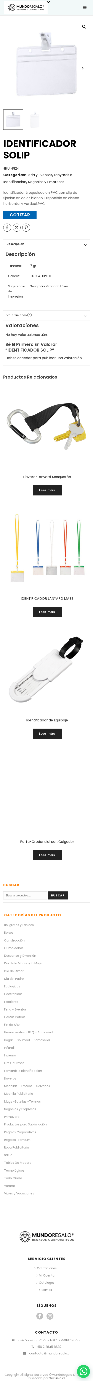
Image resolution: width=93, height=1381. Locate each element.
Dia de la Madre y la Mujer (23, 963)
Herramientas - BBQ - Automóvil (28, 1032)
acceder (24, 357)
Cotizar (20, 215)
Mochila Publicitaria (18, 1093)
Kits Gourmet (14, 1063)
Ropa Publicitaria (16, 1147)
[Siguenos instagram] (49, 1316)
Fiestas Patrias (15, 1017)
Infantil (9, 1048)
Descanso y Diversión (20, 955)
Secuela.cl (57, 1378)
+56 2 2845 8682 (48, 1347)
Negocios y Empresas (46, 181)
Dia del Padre (14, 979)
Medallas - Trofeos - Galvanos (27, 1086)
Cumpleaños (14, 948)
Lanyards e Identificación (23, 1071)
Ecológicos (12, 986)
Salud (8, 1155)
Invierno (10, 1055)
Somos (47, 1290)
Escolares (11, 1002)
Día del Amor (14, 971)
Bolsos (8, 932)
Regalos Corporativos (20, 1132)
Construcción (14, 940)
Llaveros (10, 1078)
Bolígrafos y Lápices (19, 925)
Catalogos (47, 1282)
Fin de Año (12, 1024)
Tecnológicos (14, 1170)
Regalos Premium (17, 1140)
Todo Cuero (13, 1178)
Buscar (58, 895)
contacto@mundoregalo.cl (49, 1353)
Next (83, 68)
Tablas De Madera (17, 1162)
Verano (9, 1186)
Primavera (11, 1117)
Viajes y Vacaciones (19, 1193)
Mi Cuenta (47, 1275)
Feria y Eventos (39, 174)
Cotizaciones (47, 1268)
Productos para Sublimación (25, 1124)
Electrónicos (13, 994)
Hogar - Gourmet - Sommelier (27, 1040)
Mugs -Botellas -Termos (22, 1101)
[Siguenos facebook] (39, 1316)
